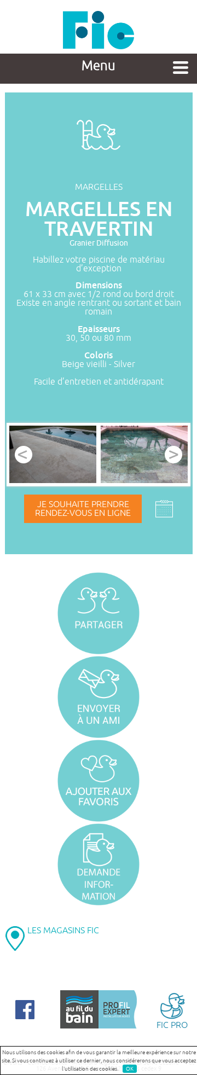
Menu (98, 65)
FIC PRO (172, 1025)
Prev (23, 454)
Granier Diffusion (98, 243)
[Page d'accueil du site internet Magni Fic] (98, 46)
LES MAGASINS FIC (63, 930)
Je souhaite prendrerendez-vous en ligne (83, 509)
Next (173, 454)
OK (130, 1068)
